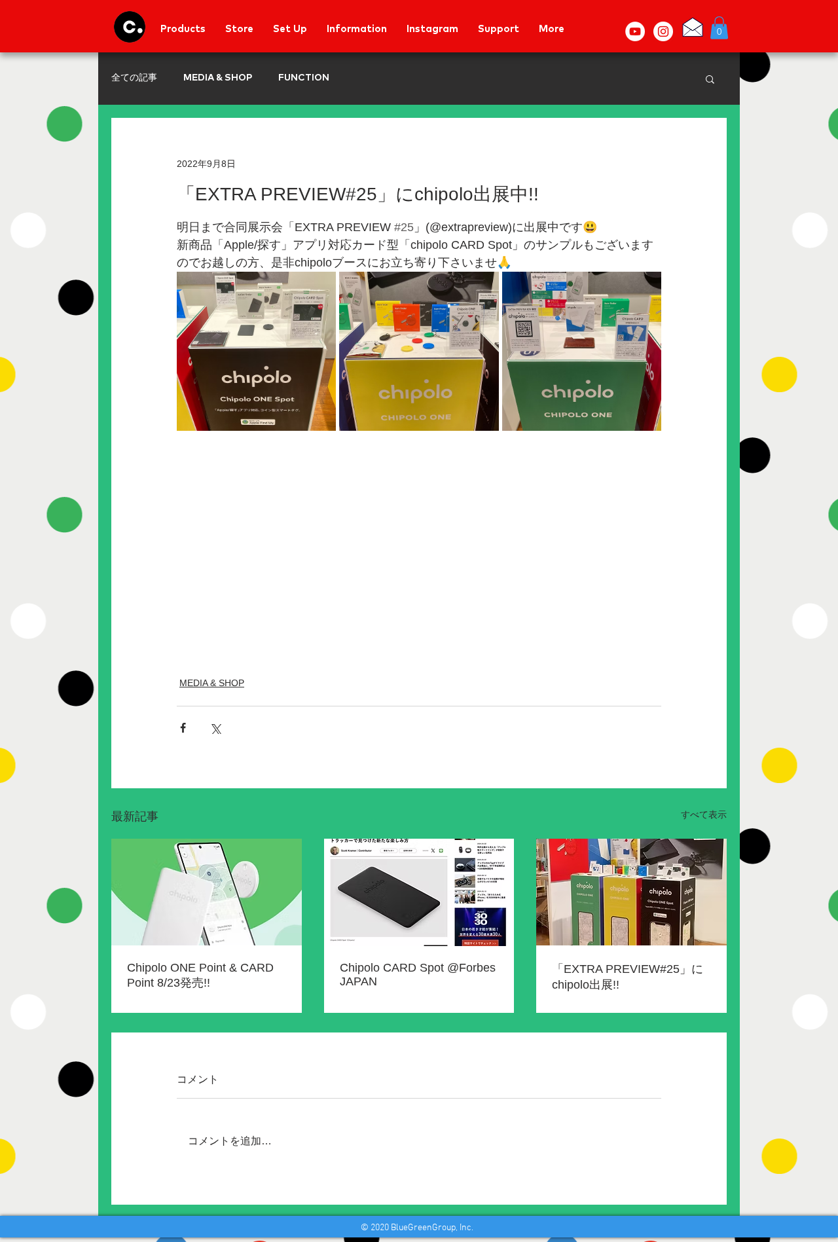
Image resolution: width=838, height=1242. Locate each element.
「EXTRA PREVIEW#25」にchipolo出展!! (627, 976)
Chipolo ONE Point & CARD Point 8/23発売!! (200, 975)
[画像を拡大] (256, 351)
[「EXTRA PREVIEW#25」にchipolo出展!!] (631, 892)
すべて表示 (704, 814)
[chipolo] (129, 26)
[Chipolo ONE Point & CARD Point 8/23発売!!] (206, 892)
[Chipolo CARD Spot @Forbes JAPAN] (419, 892)
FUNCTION (303, 77)
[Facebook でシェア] (183, 727)
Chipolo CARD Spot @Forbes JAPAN (418, 974)
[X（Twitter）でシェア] (215, 727)
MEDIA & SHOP (217, 77)
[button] (719, 27)
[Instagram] (663, 31)
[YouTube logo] (635, 31)
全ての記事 (134, 77)
